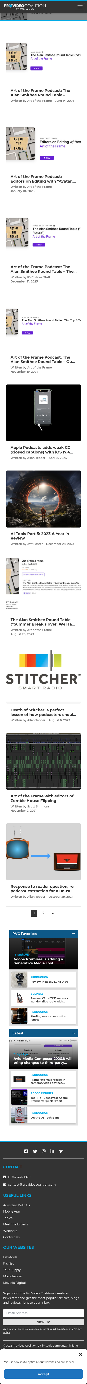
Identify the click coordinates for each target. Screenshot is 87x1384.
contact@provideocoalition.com (32, 1184)
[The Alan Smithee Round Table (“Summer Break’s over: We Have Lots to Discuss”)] (43, 584)
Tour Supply (12, 1270)
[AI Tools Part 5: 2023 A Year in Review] (43, 498)
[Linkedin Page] (52, 1151)
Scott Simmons (38, 806)
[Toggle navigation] (80, 7)
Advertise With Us (16, 1205)
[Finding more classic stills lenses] (19, 1015)
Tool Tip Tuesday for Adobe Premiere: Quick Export (49, 1099)
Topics (7, 1218)
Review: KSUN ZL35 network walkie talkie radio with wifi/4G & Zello (49, 1001)
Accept (43, 1374)
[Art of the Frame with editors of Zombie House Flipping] (43, 761)
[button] (81, 1354)
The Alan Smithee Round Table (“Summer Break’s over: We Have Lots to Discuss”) (43, 624)
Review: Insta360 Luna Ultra (49, 981)
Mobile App (11, 1211)
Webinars (10, 1231)
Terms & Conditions (57, 1329)
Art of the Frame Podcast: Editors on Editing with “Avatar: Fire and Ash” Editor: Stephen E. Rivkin (42, 183)
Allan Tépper (36, 458)
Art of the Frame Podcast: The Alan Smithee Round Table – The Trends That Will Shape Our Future (42, 274)
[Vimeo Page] (61, 1151)
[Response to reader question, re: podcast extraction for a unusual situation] (43, 851)
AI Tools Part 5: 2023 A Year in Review (40, 536)
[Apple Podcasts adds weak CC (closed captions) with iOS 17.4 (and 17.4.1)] (43, 412)
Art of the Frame (39, 100)
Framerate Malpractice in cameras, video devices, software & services (48, 1083)
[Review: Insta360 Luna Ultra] (19, 979)
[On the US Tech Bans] (19, 1115)
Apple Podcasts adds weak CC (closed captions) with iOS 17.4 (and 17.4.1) (40, 452)
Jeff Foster (35, 544)
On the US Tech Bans (45, 1117)
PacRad (8, 1263)
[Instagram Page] (44, 1151)
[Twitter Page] (35, 1151)
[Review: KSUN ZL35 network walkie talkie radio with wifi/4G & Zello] (19, 997)
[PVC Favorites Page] (73, 934)
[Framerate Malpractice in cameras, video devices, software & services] (19, 1079)
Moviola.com (12, 1276)
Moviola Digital (14, 1283)
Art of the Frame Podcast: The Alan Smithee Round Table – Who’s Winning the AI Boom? (40, 95)
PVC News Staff (38, 277)
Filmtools (10, 1257)
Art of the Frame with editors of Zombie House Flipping (42, 798)
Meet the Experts (15, 1224)
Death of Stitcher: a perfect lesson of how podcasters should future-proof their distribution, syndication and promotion (43, 717)
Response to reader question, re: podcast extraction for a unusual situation (43, 891)
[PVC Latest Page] (73, 1033)
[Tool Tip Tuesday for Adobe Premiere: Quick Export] (19, 1097)
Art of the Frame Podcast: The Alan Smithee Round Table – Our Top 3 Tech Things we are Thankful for (42, 364)
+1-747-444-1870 (18, 1177)
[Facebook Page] (26, 1151)
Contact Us (11, 1237)
